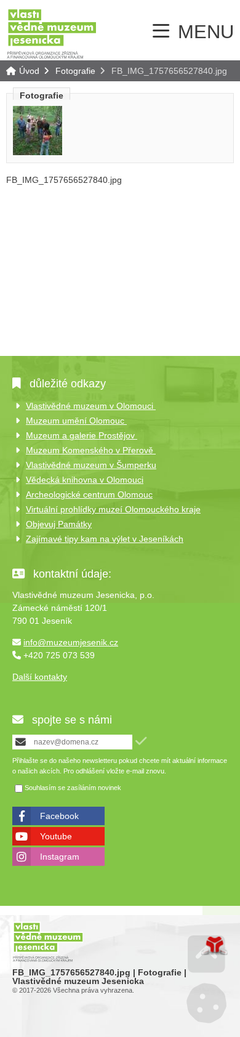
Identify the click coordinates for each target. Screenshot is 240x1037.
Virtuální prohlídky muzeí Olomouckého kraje (113, 509)
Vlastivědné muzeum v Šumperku (91, 465)
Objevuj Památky (59, 524)
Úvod (51, 33)
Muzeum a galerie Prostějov (81, 435)
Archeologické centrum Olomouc (89, 494)
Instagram (59, 856)
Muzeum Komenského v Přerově (91, 450)
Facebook (59, 816)
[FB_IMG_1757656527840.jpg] (37, 152)
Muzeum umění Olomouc (76, 421)
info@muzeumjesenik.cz (70, 642)
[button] (141, 741)
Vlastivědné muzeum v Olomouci (91, 406)
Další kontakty (39, 677)
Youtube (56, 836)
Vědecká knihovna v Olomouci (84, 480)
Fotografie (75, 71)
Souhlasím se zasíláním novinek (73, 788)
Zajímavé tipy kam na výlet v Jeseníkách (104, 539)
